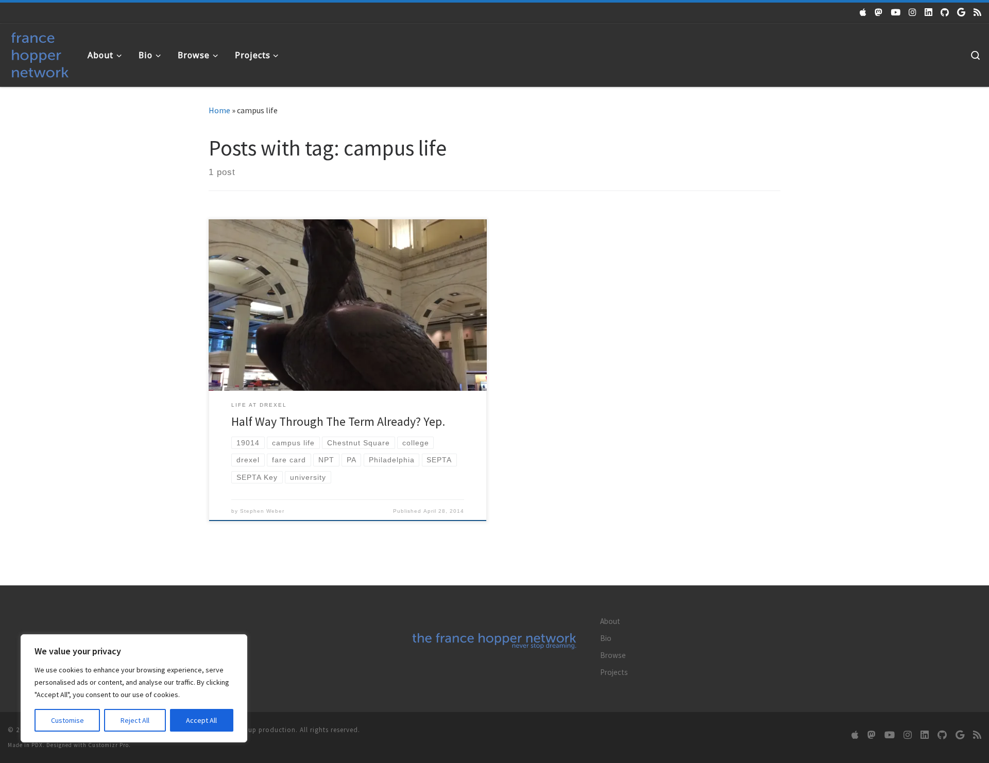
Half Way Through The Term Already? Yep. (338, 421)
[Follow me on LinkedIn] (928, 12)
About (610, 621)
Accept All (201, 720)
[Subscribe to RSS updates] (977, 12)
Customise (67, 720)
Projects (614, 672)
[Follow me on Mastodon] (878, 12)
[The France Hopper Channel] (895, 12)
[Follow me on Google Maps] (961, 12)
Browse (613, 655)
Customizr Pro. (109, 745)
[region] (134, 688)
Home (219, 110)
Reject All (135, 720)
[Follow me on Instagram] (912, 12)
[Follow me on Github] (945, 12)
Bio (605, 638)
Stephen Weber (262, 511)
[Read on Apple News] (863, 12)
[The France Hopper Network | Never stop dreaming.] (40, 53)
